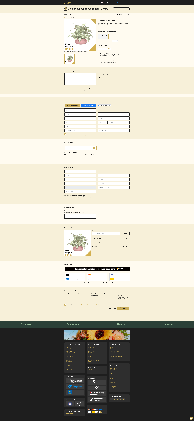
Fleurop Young (90, 372)
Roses (111, 373)
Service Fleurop (112, 357)
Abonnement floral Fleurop (115, 346)
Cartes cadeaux (112, 353)
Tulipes (111, 377)
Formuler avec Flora (104, 77)
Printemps (67, 362)
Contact (89, 361)
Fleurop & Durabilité (91, 351)
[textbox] (80, 110)
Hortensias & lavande (114, 383)
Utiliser (125, 233)
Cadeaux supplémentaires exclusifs (116, 390)
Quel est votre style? (91, 370)
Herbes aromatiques (113, 381)
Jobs (88, 359)
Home (65, 17)
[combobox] (80, 110)
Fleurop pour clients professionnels (116, 356)
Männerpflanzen (113, 382)
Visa (121, 274)
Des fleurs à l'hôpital (69, 369)
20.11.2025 (93, 304)
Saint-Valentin (68, 355)
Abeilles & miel (68, 360)
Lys (110, 374)
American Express (76, 279)
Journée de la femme (69, 356)
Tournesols (112, 376)
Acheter (125, 308)
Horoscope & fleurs (69, 351)
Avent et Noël (68, 366)
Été (66, 364)
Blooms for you (112, 372)
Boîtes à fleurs (112, 369)
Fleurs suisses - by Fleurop (114, 370)
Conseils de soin (113, 386)
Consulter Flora (121, 14)
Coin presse (90, 352)
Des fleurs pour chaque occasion (71, 346)
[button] (67, 14)
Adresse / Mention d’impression (93, 360)
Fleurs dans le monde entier (115, 351)
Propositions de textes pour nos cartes (72, 348)
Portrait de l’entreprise (92, 348)
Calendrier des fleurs (113, 368)
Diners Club (98, 279)
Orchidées (112, 379)
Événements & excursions (70, 353)
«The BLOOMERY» (91, 355)
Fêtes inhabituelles (69, 361)
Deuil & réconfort (69, 370)
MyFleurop (112, 347)
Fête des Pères (68, 359)
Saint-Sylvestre (68, 368)
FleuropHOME (90, 369)
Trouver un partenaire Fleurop (115, 359)
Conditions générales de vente (93, 346)
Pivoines (111, 378)
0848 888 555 (71, 414)
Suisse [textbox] (67, 126)
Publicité (89, 356)
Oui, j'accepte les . (83, 304)
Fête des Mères (68, 357)
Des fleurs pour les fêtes (70, 347)
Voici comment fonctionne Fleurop (116, 348)
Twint (76, 274)
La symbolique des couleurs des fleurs (116, 387)
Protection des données (92, 347)
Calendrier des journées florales (71, 352)
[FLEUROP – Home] (67, 3)
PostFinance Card (121, 279)
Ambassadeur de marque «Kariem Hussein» (95, 353)
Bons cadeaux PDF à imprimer (115, 355)
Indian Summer (68, 365)
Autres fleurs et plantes (114, 385)
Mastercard (98, 274)
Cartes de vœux (113, 352)
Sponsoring (90, 357)
